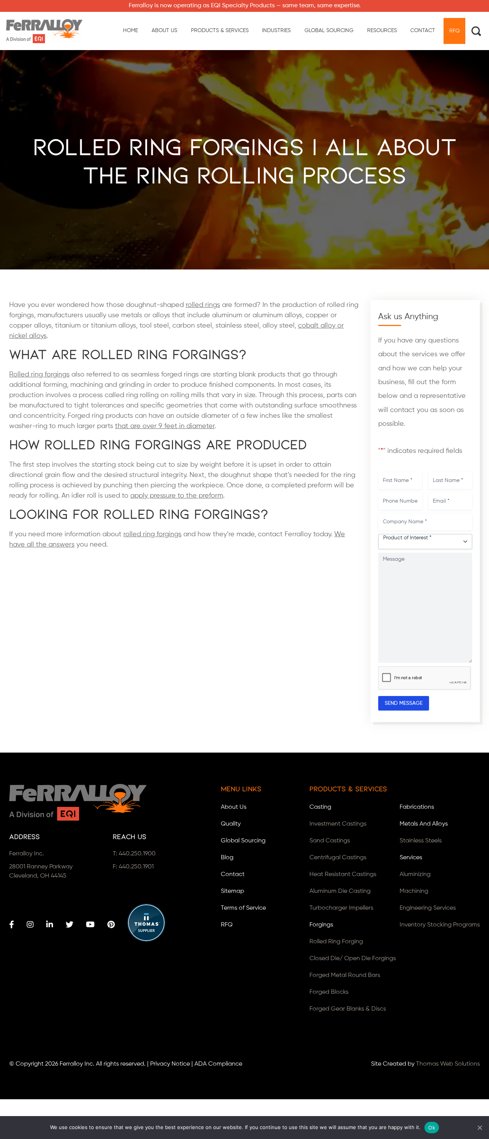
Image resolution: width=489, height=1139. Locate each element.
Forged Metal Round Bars (344, 975)
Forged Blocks (328, 992)
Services (411, 858)
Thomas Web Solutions (448, 1064)
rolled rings (203, 305)
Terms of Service (243, 908)
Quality (231, 824)
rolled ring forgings (152, 534)
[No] (479, 1127)
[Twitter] (69, 924)
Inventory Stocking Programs (440, 925)
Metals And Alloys (424, 824)
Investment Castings (337, 824)
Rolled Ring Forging (336, 942)
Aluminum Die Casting (340, 891)
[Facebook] (11, 924)
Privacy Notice (170, 1064)
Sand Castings (329, 841)
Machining (414, 891)
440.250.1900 (137, 854)
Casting (320, 807)
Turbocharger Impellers (341, 908)
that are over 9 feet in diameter (165, 426)
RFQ (227, 925)
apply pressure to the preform (176, 495)
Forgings (321, 925)
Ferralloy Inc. (77, 1064)
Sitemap (232, 891)
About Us (233, 807)
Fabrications (417, 807)
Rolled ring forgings (39, 374)
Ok (431, 1127)
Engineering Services (428, 908)
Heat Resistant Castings (342, 874)
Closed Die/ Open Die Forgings (352, 959)
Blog (227, 858)
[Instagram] (30, 924)
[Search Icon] (476, 31)
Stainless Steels (421, 841)
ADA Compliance (218, 1064)
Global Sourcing (243, 841)
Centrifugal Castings (337, 858)
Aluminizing (415, 874)
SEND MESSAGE (404, 703)
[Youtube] (90, 924)
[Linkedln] (49, 924)
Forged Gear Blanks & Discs (347, 1009)
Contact (232, 874)
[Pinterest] (111, 924)
